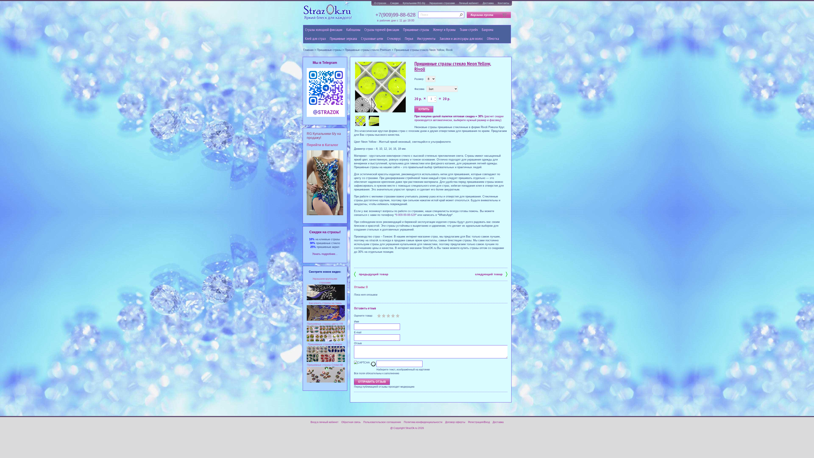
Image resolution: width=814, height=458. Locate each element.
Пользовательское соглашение (382, 422)
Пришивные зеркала (343, 38)
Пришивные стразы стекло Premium (368, 50)
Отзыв (358, 343)
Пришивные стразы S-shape (325, 344)
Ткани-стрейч (469, 29)
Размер (419, 79)
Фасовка (419, 89)
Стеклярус (394, 38)
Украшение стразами (442, 3)
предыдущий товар (371, 274)
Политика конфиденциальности (423, 422)
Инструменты (426, 38)
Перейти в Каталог (322, 145)
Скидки (394, 3)
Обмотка (493, 38)
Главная (308, 50)
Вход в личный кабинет (325, 422)
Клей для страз (315, 38)
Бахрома (487, 29)
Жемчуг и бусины (444, 29)
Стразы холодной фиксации (323, 29)
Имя (356, 321)
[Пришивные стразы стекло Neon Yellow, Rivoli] (380, 87)
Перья (409, 38)
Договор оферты (455, 422)
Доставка (488, 3)
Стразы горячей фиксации (381, 29)
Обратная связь (351, 422)
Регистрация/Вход (479, 422)
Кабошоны (353, 29)
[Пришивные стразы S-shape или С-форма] (326, 361)
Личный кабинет (469, 3)
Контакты (503, 3)
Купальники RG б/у (414, 3)
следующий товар (491, 274)
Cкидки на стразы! (325, 232)
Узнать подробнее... (325, 254)
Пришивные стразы (416, 29)
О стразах (380, 3)
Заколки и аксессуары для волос (461, 38)
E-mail (357, 332)
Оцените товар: (363, 315)
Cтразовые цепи (372, 38)
